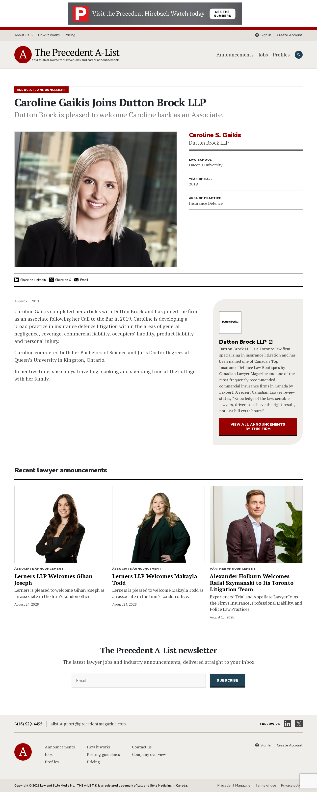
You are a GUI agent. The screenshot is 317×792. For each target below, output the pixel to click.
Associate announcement (39, 569)
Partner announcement (233, 569)
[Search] (299, 55)
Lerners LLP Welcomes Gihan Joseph (53, 579)
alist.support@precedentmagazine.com (88, 724)
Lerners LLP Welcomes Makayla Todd (154, 579)
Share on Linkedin (33, 280)
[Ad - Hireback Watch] (155, 13)
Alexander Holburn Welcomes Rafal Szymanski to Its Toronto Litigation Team (251, 582)
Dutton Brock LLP (243, 342)
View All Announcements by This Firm (258, 426)
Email (84, 280)
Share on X (63, 280)
